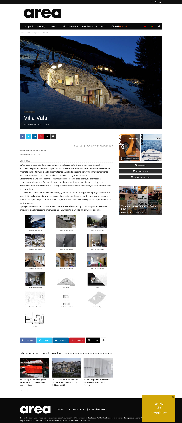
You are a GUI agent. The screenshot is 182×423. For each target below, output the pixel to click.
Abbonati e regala (142, 171)
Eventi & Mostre (90, 26)
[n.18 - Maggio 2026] (151, 148)
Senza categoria (33, 33)
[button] (159, 26)
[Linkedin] (160, 2)
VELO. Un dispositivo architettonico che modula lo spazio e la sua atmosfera (97, 382)
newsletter (158, 413)
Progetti (29, 26)
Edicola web (141, 166)
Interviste (73, 26)
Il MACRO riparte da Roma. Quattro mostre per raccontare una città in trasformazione (33, 382)
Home (22, 33)
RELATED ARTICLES (29, 353)
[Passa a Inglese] (145, 26)
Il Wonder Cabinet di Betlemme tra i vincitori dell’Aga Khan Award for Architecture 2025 (65, 382)
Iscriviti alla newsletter (142, 177)
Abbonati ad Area (76, 409)
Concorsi (53, 26)
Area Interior (120, 26)
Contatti (60, 409)
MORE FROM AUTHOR (51, 353)
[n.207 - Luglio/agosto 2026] (129, 148)
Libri (63, 26)
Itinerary (41, 26)
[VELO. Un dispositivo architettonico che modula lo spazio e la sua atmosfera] (98, 368)
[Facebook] (151, 2)
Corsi (103, 26)
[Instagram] (155, 2)
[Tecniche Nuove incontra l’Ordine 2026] (140, 200)
